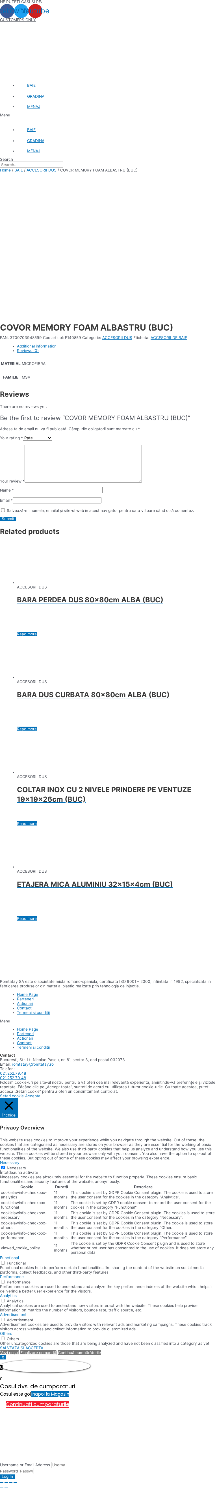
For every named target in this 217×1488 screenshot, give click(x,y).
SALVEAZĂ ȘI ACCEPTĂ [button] (21, 1348)
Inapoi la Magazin (50, 1394)
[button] (108, 115)
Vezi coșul (9, 1352)
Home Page (27, 994)
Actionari (25, 1003)
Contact (24, 1008)
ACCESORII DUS (42, 170)
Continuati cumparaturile (37, 1404)
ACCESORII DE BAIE (169, 337)
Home (5, 170)
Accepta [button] (32, 1096)
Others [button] (6, 1333)
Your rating (11, 438)
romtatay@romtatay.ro (33, 1064)
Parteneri (25, 999)
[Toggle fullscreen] (10, 1482)
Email (6, 500)
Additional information (37, 346)
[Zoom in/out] (15, 1482)
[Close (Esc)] (1, 1482)
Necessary (16, 1168)
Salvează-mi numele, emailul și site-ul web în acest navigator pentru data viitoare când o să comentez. (100, 510)
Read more (27, 634)
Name (7, 490)
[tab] (117, 346)
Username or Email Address (25, 1465)
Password (9, 1471)
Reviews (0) (28, 350)
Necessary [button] (9, 1162)
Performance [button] (12, 1276)
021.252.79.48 (13, 1073)
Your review (12, 481)
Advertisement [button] (13, 1314)
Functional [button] (9, 1257)
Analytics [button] (8, 1295)
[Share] (6, 1482)
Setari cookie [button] (12, 1096)
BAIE (18, 170)
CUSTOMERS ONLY (18, 20)
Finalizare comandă (38, 1352)
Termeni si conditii (33, 1012)
